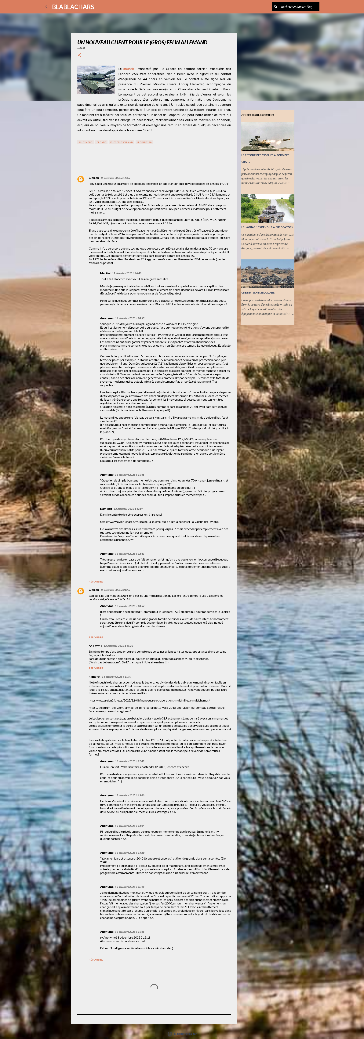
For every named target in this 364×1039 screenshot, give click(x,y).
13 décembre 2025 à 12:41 (129, 553)
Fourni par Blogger (184, 1033)
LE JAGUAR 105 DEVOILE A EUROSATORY (267, 227)
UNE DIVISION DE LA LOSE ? (258, 292)
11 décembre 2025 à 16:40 (126, 273)
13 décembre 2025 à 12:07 (128, 508)
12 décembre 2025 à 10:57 (129, 606)
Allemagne (85, 142)
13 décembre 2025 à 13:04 (129, 825)
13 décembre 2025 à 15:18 (129, 886)
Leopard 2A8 (144, 142)
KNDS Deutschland (121, 142)
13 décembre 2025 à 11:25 (118, 645)
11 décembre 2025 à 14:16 (115, 177)
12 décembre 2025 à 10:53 (129, 318)
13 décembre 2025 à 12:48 (129, 761)
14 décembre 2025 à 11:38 (129, 931)
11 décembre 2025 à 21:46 (115, 589)
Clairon (94, 177)
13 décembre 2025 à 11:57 (116, 676)
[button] (79, 55)
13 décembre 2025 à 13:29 (129, 852)
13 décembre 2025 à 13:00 (129, 795)
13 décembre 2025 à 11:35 (129, 474)
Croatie (101, 142)
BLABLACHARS (73, 6)
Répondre (96, 581)
